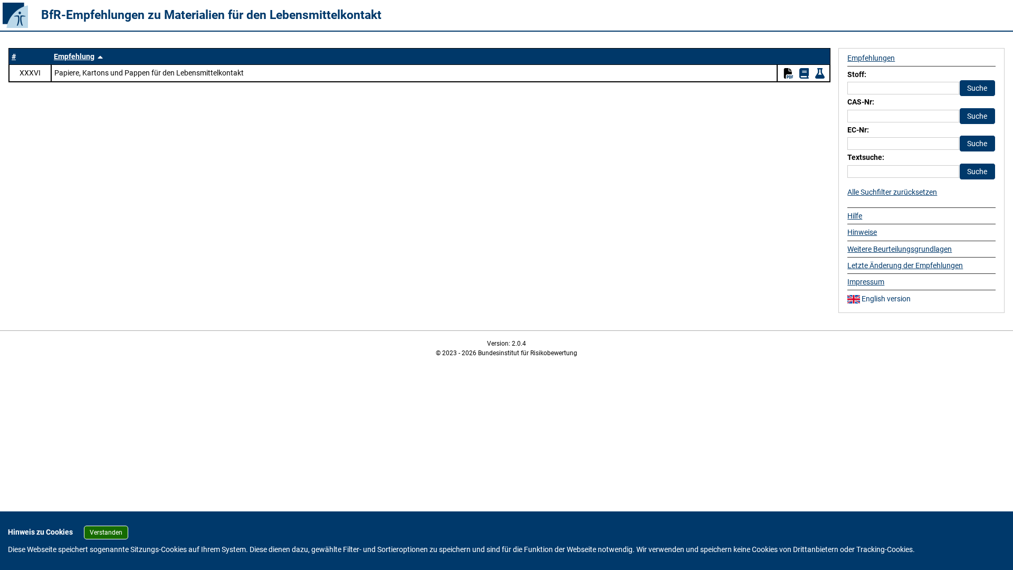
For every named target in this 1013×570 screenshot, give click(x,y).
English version (885, 298)
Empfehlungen (871, 58)
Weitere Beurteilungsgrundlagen (899, 249)
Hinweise (862, 232)
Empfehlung (74, 56)
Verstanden (106, 532)
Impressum (865, 282)
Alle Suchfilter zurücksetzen (892, 192)
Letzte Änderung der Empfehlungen (905, 265)
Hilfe (854, 216)
